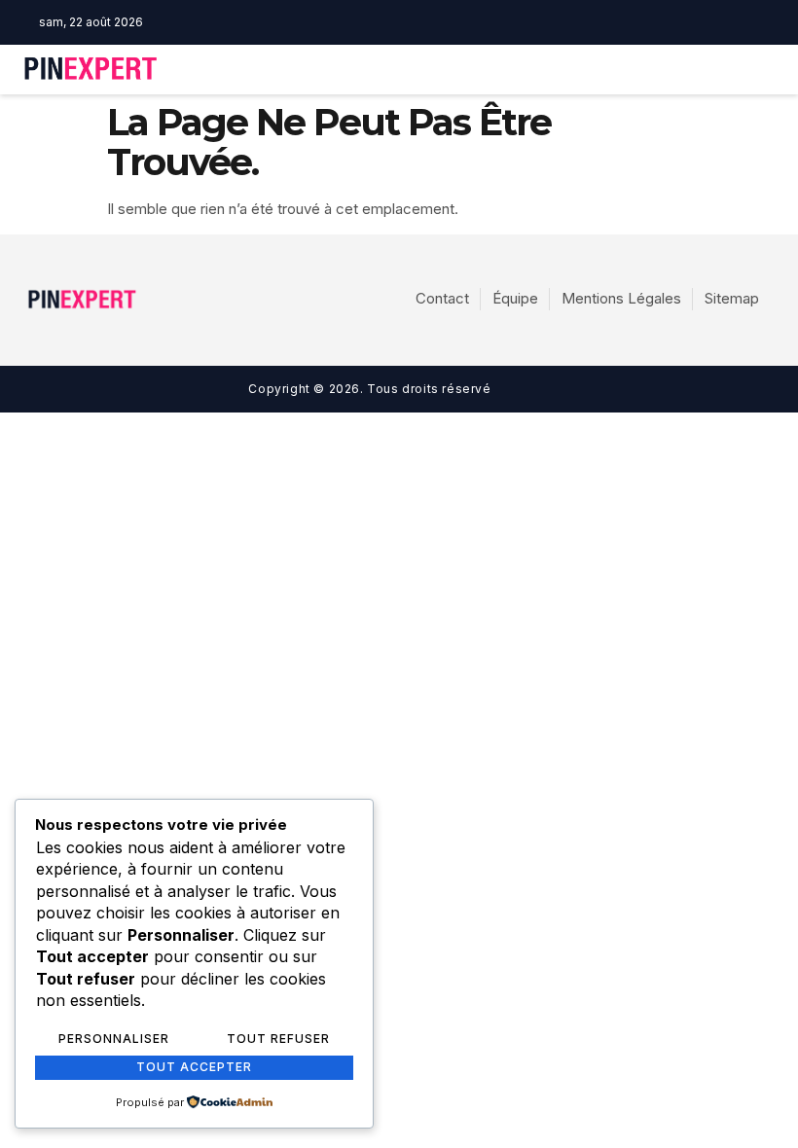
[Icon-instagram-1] (436, 22)
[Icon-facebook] (405, 22)
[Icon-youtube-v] (466, 22)
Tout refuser (278, 1038)
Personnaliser (113, 1038)
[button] (565, 69)
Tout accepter (194, 1066)
